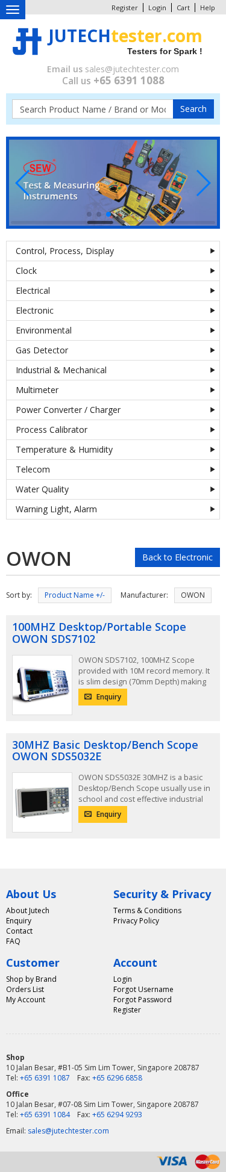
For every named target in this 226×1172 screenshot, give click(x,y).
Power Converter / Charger (68, 409)
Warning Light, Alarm (56, 509)
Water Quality (42, 489)
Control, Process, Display (65, 250)
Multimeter (37, 389)
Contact (19, 931)
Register (124, 7)
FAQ (13, 941)
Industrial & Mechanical (61, 370)
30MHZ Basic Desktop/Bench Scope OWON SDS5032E (105, 750)
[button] (23, 183)
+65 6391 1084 (45, 1114)
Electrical (33, 290)
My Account (25, 999)
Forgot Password (142, 999)
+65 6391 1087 (45, 1078)
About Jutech (27, 910)
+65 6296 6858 (117, 1078)
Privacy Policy (136, 921)
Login (157, 7)
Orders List (25, 989)
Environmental (44, 330)
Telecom (33, 469)
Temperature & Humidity (64, 449)
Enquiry (108, 697)
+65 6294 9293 (117, 1114)
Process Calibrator (51, 429)
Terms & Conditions (147, 910)
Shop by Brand (31, 979)
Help (207, 7)
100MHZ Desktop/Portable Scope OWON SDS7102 (99, 632)
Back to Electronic (177, 557)
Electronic (35, 310)
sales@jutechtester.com (132, 69)
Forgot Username (143, 989)
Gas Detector (42, 350)
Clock (26, 270)
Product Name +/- (75, 595)
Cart (183, 7)
